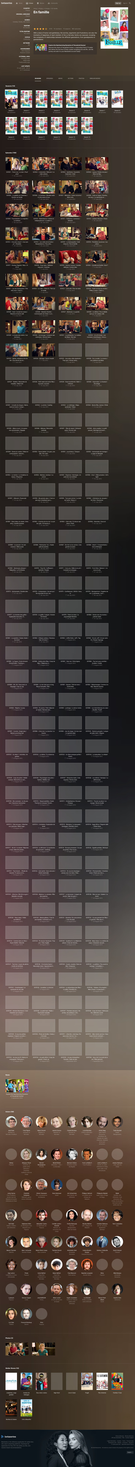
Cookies (119, 1441)
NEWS (60, 78)
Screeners (125, 1442)
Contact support (129, 1437)
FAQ (123, 1437)
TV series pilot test (115, 1444)
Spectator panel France (128, 1444)
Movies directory (129, 1436)
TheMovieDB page (24, 62)
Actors (70, 78)
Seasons (38, 78)
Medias (119, 1442)
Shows (41, 8)
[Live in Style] (72, 1381)
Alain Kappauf (25, 50)
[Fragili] (87, 1381)
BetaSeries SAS (112, 1442)
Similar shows (95, 78)
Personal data (130, 1441)
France (28, 10)
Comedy (47, 8)
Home (35, 8)
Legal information (111, 1441)
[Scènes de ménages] (26, 1381)
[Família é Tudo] (117, 1381)
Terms (123, 1441)
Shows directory (120, 1436)
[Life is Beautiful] (26, 1408)
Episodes (49, 78)
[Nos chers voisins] (41, 1381)
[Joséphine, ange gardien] (11, 1381)
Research (131, 1442)
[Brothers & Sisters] (11, 1408)
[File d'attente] (102, 1381)
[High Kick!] (56, 1381)
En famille (54, 8)
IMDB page (26, 60)
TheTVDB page (25, 58)
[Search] (130, 3)
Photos (81, 78)
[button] (17, 1089)
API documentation (116, 1437)
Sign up (118, 3)
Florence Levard (25, 52)
